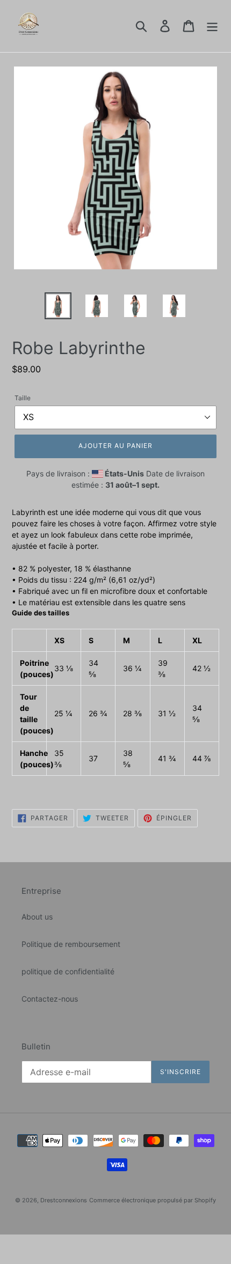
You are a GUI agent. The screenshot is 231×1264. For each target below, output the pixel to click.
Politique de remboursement (70, 944)
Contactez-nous (49, 998)
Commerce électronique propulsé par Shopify (152, 1200)
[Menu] (212, 26)
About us (37, 916)
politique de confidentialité (67, 971)
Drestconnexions (63, 1200)
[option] (58, 306)
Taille (23, 398)
